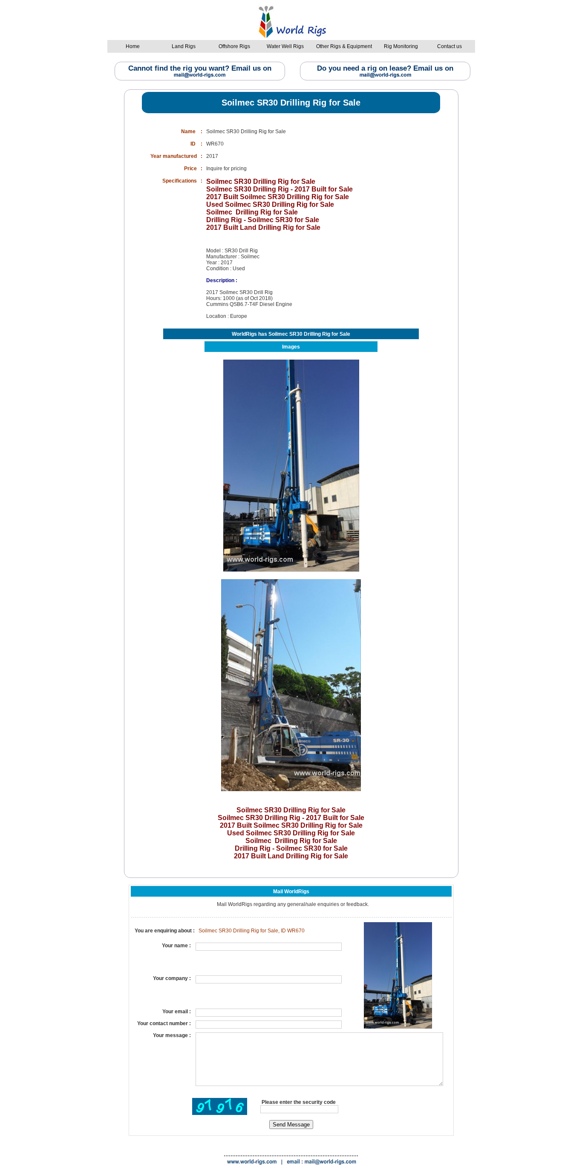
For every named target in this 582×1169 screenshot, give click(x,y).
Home (133, 46)
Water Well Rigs (285, 46)
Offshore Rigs (234, 46)
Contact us (449, 46)
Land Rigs (184, 46)
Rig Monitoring (401, 46)
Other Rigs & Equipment (344, 46)
